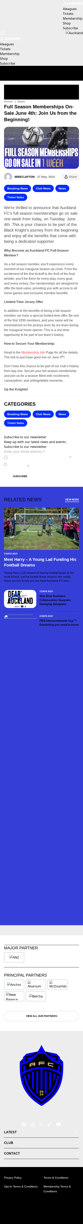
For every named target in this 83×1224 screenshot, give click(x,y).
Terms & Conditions (56, 1177)
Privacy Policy (37, 457)
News (21, 101)
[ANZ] (14, 957)
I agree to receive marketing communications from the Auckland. (42, 464)
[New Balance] (14, 996)
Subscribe (20, 476)
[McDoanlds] (58, 984)
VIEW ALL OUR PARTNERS (41, 1016)
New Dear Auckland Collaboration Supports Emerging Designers (55, 600)
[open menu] (3, 33)
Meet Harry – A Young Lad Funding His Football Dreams (40, 562)
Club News (43, 188)
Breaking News (17, 188)
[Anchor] (14, 984)
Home (8, 101)
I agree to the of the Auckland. (40, 457)
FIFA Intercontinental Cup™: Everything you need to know (59, 622)
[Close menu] (74, 1202)
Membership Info (33, 352)
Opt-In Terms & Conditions (21, 1186)
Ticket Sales (15, 197)
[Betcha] (36, 996)
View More (72, 499)
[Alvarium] (36, 984)
